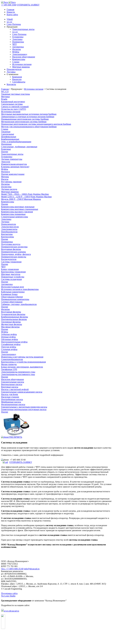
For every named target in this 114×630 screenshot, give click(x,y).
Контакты (11, 84)
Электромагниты (9, 229)
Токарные (5, 131)
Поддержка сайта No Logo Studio (9, 594)
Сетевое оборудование (12, 302)
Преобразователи (9, 232)
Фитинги (5, 171)
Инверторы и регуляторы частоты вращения (22, 357)
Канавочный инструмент (13, 101)
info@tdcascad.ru (31, 569)
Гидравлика (17, 37)
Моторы (5, 176)
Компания (17, 77)
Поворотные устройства (12, 277)
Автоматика (18, 47)
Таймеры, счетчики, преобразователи (19, 304)
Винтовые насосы (9, 387)
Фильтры (16, 49)
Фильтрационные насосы (13, 404)
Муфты (15, 52)
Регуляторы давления (11, 181)
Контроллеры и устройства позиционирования (23, 362)
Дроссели (5, 161)
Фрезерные (6, 144)
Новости (11, 12)
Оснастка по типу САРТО (13, 109)
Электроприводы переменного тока (18, 372)
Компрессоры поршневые (13, 214)
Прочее (4, 151)
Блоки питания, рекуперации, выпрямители (22, 367)
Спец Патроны (14, 24)
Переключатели (8, 224)
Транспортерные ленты (23, 29)
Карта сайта (12, 14)
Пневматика (18, 42)
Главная (10, 9)
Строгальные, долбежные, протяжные (19, 146)
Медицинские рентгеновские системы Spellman (23, 121)
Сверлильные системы (12, 104)
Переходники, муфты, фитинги (16, 254)
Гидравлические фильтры (13, 314)
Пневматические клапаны (13, 252)
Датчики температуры (11, 159)
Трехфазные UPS (9, 369)
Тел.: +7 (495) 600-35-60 (12, 569)
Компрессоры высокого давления (17, 212)
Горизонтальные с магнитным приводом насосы (24, 407)
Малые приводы (9, 364)
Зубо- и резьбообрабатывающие (16, 141)
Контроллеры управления (13, 272)
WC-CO (5, 91)
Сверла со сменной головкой (15, 106)
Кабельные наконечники (13, 292)
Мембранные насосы (11, 402)
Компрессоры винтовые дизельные (17, 207)
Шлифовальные (8, 136)
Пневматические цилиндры (14, 247)
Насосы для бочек (9, 394)
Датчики (5, 222)
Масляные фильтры (10, 327)
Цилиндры (6, 186)
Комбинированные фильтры (14, 317)
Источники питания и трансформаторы (20, 289)
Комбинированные (10, 139)
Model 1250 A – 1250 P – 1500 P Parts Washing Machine (26, 196)
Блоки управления (10, 269)
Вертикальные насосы (11, 384)
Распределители (8, 259)
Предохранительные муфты (14, 342)
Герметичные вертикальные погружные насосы (23, 409)
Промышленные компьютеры (15, 299)
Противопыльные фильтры (14, 319)
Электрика (17, 39)
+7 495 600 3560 (8, 5)
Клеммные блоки (9, 294)
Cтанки (4, 129)
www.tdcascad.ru (11, 611)
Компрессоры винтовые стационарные (19, 209)
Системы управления (11, 262)
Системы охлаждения (11, 279)
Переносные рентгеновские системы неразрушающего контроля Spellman (36, 124)
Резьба (4, 99)
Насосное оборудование (23, 57)
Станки (15, 62)
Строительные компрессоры (14, 217)
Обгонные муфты (9, 339)
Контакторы (7, 234)
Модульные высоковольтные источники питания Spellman (28, 114)
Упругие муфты (8, 347)
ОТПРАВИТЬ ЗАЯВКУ (28, 5)
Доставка (11, 72)
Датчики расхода (9, 189)
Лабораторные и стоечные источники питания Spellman (27, 116)
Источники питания (21, 64)
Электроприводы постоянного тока (18, 374)
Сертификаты (18, 82)
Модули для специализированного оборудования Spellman (29, 126)
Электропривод (19, 54)
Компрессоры (18, 59)
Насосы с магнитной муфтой (15, 389)
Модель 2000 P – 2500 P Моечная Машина (21, 199)
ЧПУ (14, 44)
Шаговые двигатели (10, 274)
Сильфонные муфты (10, 344)
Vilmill (10, 19)
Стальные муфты (9, 349)
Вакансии (17, 79)
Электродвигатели (10, 227)
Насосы (4, 179)
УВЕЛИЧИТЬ (15, 437)
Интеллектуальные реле (12, 287)
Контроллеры (7, 237)
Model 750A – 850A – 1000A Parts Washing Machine (25, 194)
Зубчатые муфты (9, 334)
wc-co (9, 22)
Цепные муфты (8, 337)
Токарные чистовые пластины (15, 94)
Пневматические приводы (13, 257)
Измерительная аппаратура (14, 164)
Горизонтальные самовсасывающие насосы (21, 392)
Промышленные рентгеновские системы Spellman (25, 119)
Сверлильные (7, 134)
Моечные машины (21, 67)
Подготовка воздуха (10, 244)
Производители (14, 69)
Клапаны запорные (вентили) (15, 166)
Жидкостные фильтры (11, 324)
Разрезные (6, 149)
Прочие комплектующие (12, 174)
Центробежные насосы (12, 399)
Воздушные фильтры (11, 249)
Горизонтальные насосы (12, 382)
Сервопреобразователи (12, 359)
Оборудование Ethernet (12, 297)
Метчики (5, 96)
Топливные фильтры (11, 322)
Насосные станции (10, 397)
